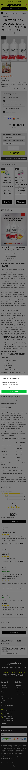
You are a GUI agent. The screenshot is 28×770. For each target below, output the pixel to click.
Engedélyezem (14, 391)
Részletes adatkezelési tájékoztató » (9, 384)
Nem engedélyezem (14, 387)
